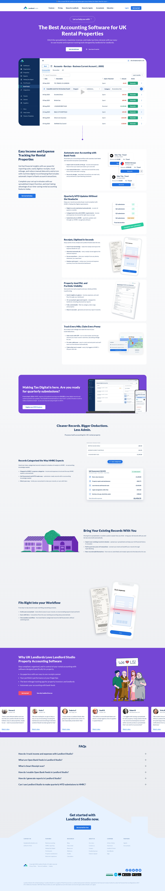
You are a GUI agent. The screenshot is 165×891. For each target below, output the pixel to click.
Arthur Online (111, 843)
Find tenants (48, 851)
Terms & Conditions (42, 866)
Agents (125, 843)
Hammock (110, 845)
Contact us (92, 845)
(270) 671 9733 (28, 845)
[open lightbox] (82, 92)
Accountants (100, 8)
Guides (69, 853)
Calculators (70, 856)
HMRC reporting (49, 845)
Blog (68, 843)
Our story (91, 843)
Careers (91, 848)
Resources (70, 848)
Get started (136, 8)
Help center (70, 845)
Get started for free (82, 827)
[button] (52, 8)
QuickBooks (110, 851)
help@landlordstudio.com (30, 843)
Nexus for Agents (87, 8)
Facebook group (93, 851)
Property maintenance (51, 853)
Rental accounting (50, 843)
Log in (127, 8)
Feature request (93, 853)
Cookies (51, 866)
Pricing (60, 8)
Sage (108, 853)
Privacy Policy (32, 866)
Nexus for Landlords (72, 8)
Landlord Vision (111, 848)
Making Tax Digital (50, 848)
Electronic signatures (51, 856)
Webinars (69, 851)
